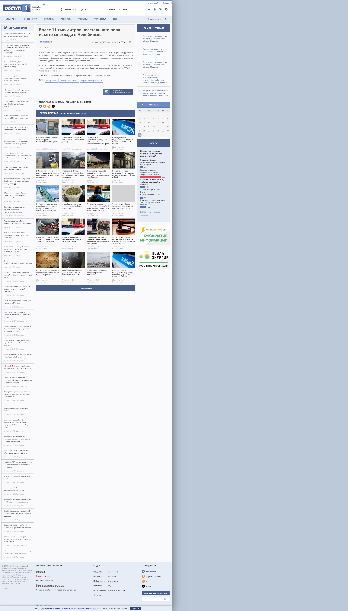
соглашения (56, 608)
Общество (11, 18)
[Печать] (130, 42)
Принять (135, 608)
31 (140, 135)
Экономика (66, 18)
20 (154, 127)
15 (163, 123)
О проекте (166, 3)
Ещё (115, 18)
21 (158, 127)
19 (149, 127)
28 (158, 131)
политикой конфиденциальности (78, 608)
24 (140, 131)
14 (158, 123)
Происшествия (30, 18)
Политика (49, 18)
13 (154, 123)
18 (144, 127)
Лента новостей (18, 28)
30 (168, 131)
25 (144, 131)
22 (163, 127)
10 (140, 123)
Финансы (83, 18)
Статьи (4, 588)
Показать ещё (86, 288)
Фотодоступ (100, 18)
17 (140, 127)
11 (144, 123)
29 (163, 131)
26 (149, 131)
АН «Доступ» (19, 575)
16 (168, 123)
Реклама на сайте (152, 3)
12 (149, 123)
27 (154, 131)
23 (168, 127)
